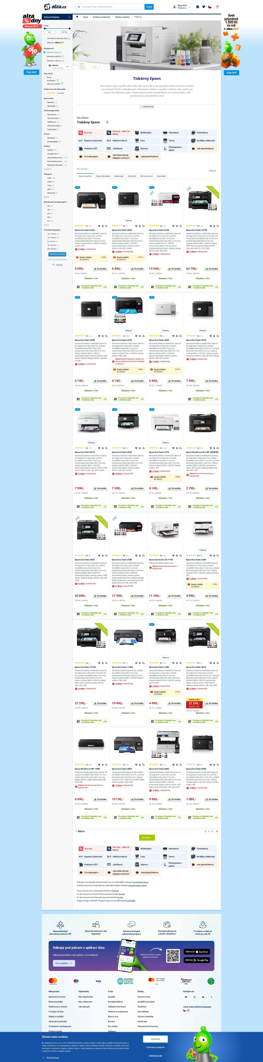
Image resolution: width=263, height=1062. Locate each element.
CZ (188, 1010)
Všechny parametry (57, 254)
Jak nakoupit (84, 1007)
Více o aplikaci (61, 963)
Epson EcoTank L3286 (196, 560)
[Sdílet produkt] (107, 122)
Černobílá (51, 106)
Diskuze (212, 170)
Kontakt (111, 997)
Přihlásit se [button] (182, 8)
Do (70, 28)
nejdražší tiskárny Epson (137, 885)
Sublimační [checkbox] (51, 129)
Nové (49, 77)
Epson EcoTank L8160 (159, 230)
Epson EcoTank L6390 (85, 340)
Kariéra (111, 1021)
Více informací (52, 1058)
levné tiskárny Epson (140, 882)
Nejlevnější (118, 176)
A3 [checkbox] (48, 206)
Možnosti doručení (57, 997)
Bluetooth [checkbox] (51, 193)
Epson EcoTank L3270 (122, 340)
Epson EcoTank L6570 (196, 667)
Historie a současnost (118, 1012)
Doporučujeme (85, 176)
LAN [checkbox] (49, 186)
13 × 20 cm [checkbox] (51, 245)
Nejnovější (161, 176)
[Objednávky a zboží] (197, 6)
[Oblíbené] (203, 6)
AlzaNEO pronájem (146, 1002)
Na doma (51, 138)
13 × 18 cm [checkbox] (51, 238)
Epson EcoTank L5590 (196, 769)
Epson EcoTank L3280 (159, 667)
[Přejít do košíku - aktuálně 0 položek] (217, 6)
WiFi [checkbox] (49, 189)
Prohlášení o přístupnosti (60, 1026)
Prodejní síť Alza (56, 1012)
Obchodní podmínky (58, 1021)
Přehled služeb (55, 1031)
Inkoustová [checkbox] (51, 114)
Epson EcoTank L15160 (85, 667)
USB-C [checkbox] (49, 182)
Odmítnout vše (155, 1056)
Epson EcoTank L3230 (85, 230)
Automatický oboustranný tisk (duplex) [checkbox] (55, 161)
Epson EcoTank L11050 (122, 667)
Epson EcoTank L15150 (196, 230)
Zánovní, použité (53, 84)
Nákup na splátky (56, 1016)
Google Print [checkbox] (52, 154)
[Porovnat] (106, 226)
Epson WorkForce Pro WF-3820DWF (202, 452)
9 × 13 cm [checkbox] (51, 241)
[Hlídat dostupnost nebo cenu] (102, 226)
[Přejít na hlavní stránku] (55, 6)
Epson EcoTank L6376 (85, 452)
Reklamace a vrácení (58, 1007)
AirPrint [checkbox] (50, 150)
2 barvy (128, 220)
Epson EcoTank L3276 (159, 452)
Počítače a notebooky (101, 17)
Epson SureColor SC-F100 (161, 560)
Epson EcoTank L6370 (196, 340)
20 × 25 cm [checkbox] (51, 249)
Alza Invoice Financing (148, 1026)
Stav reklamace (85, 1002)
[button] (91, 258)
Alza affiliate (143, 1012)
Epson (85, 17)
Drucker (122, 894)
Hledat (149, 7)
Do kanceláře (52, 142)
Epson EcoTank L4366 (159, 340)
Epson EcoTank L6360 (122, 452)
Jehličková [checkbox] (51, 122)
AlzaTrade (142, 1021)
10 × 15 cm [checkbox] (51, 234)
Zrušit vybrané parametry (57, 259)
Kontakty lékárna (115, 1002)
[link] (57, 264)
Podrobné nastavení (155, 1047)
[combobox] (110, 7)
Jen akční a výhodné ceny (57, 38)
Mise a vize (113, 1016)
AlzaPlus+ (142, 1007)
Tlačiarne (115, 891)
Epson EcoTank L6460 (159, 769)
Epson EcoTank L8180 (122, 560)
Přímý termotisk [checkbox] (53, 126)
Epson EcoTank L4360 (122, 230)
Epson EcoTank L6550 (85, 560)
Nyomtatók (131, 901)
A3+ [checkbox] (49, 210)
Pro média (113, 1026)
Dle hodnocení (146, 176)
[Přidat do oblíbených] (99, 226)
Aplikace (112, 1031)
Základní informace (117, 1007)
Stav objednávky (85, 997)
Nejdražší (132, 176)
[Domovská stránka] (77, 16)
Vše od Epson (82, 118)
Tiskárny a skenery (122, 17)
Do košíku (101, 269)
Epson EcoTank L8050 (122, 769)
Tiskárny (138, 17)
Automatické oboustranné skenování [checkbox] (55, 158)
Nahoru (81, 831)
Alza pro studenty (145, 1016)
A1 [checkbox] (48, 221)
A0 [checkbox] (48, 217)
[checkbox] (57, 38)
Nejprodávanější (103, 176)
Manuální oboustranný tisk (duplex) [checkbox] (55, 165)
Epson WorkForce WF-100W (87, 769)
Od (45, 28)
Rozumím (155, 1039)
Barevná (50, 102)
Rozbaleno (51, 81)
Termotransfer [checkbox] (52, 118)
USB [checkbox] (49, 178)
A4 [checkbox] (48, 213)
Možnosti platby (56, 1002)
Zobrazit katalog (51, 17)
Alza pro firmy (144, 997)
